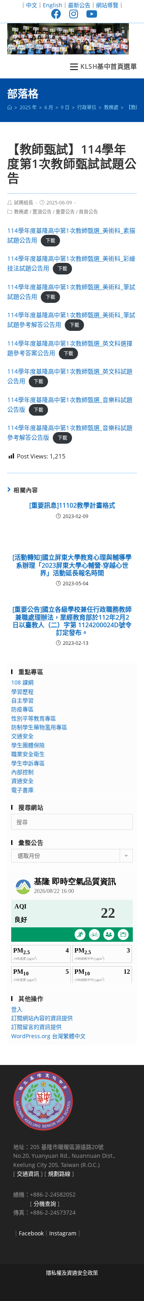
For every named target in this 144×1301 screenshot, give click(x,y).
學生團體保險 (28, 745)
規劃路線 (59, 1173)
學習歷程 (22, 691)
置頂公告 (42, 211)
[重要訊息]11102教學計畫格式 (72, 505)
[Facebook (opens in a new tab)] (56, 14)
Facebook (31, 1233)
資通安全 (22, 781)
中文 (31, 5)
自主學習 (22, 700)
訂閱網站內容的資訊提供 (42, 1018)
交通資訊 (28, 1173)
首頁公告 (88, 211)
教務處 (21, 211)
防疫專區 (22, 709)
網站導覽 (107, 5)
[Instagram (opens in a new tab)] (73, 14)
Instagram (62, 1233)
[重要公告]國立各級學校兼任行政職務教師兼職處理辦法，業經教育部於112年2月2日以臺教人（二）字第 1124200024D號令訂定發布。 (72, 621)
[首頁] (9, 107)
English (52, 5)
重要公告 (65, 211)
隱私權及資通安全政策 (72, 1272)
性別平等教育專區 (33, 718)
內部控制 (22, 772)
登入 (16, 1009)
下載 (50, 240)
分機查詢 (45, 1203)
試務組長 (23, 202)
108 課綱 (22, 682)
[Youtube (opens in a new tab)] (89, 14)
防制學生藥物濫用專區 (39, 727)
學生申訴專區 (28, 763)
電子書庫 (22, 790)
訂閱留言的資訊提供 (36, 1027)
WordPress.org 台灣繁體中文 (48, 1036)
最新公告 (79, 5)
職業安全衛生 (28, 754)
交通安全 (22, 736)
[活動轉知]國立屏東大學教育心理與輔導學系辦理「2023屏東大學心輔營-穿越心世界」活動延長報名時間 (72, 565)
